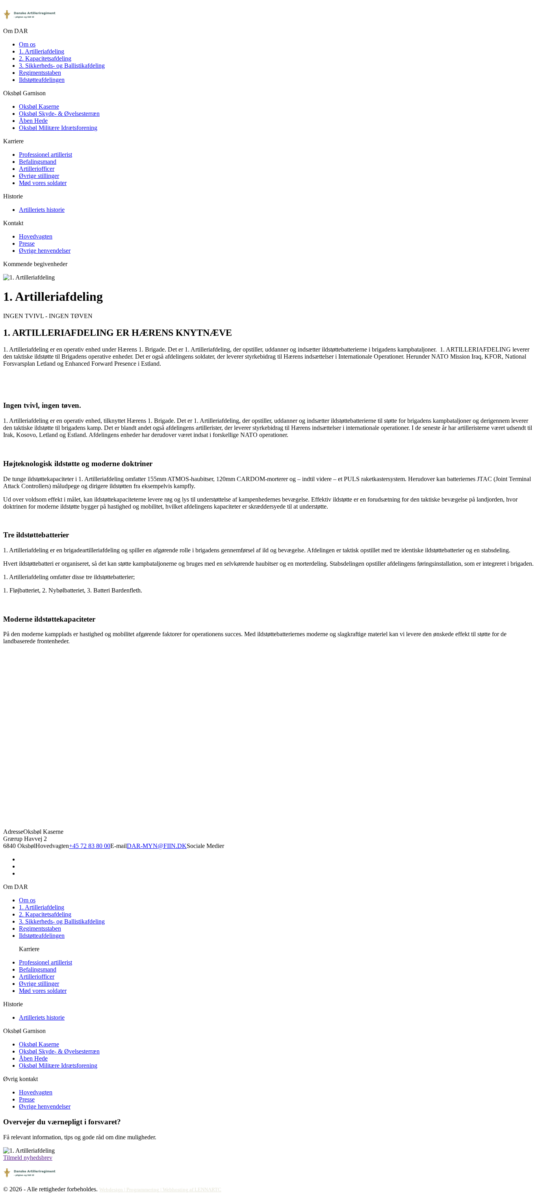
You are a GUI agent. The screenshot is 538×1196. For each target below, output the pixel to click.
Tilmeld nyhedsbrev (27, 1157)
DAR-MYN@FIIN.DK (157, 845)
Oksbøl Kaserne (39, 106)
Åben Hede (33, 120)
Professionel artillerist (45, 154)
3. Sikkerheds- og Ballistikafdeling (62, 65)
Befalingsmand (37, 161)
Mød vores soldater (43, 183)
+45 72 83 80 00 (89, 845)
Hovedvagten (35, 236)
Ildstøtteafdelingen (42, 79)
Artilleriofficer (36, 168)
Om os (27, 44)
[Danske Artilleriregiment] (30, 23)
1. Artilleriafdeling (41, 51)
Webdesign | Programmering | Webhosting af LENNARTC (160, 1189)
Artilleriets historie (42, 209)
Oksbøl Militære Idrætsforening (58, 127)
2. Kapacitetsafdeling (45, 58)
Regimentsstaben (40, 72)
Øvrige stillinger (39, 175)
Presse (27, 243)
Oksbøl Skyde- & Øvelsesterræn (59, 113)
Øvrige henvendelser (44, 250)
